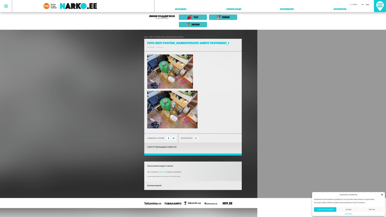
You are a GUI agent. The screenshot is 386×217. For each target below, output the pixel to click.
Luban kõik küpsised (325, 209)
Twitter (174, 138)
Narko (146, 37)
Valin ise (372, 209)
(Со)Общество (287, 9)
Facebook (169, 138)
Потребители (340, 9)
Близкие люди (233, 9)
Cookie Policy (348, 213)
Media (151, 37)
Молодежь (180, 9)
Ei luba (348, 209)
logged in (162, 172)
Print (196, 138)
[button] (382, 195)
